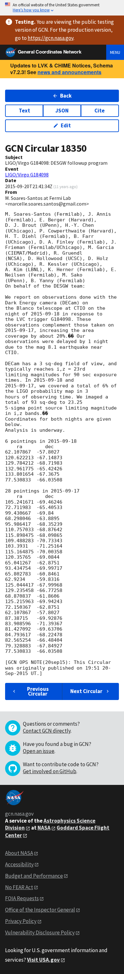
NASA (44, 827)
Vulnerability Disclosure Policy (40, 932)
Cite (99, 110)
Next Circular (86, 691)
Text (24, 110)
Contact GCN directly (47, 730)
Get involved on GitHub (49, 771)
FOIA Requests (22, 898)
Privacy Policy (21, 921)
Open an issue (38, 751)
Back (66, 95)
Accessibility (19, 864)
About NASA (19, 853)
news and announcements (69, 72)
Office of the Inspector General (40, 909)
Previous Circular (38, 691)
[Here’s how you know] (62, 8)
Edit (66, 125)
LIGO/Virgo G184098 (27, 174)
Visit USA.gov (43, 959)
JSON (62, 110)
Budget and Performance (34, 875)
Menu (115, 52)
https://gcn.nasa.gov (50, 38)
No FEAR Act (19, 887)
